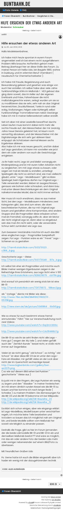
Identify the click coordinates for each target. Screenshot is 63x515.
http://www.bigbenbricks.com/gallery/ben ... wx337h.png (26, 367)
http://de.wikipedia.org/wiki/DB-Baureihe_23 (27, 399)
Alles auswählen (16, 469)
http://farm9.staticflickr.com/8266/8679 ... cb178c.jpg (31, 275)
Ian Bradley (56, 500)
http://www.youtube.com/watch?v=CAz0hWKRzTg (30, 331)
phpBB (30, 502)
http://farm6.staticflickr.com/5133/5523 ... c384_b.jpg (25, 249)
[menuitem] (11, 10)
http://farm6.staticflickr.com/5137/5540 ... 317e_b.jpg (31, 259)
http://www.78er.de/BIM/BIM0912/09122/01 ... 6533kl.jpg (26, 299)
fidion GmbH (56, 497)
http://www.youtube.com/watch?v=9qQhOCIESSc (30, 325)
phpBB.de (57, 505)
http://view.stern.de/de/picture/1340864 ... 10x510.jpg (31, 306)
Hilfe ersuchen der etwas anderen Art (31, 23)
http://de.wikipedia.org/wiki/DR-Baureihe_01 (26, 402)
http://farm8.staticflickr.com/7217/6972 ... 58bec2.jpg (31, 287)
